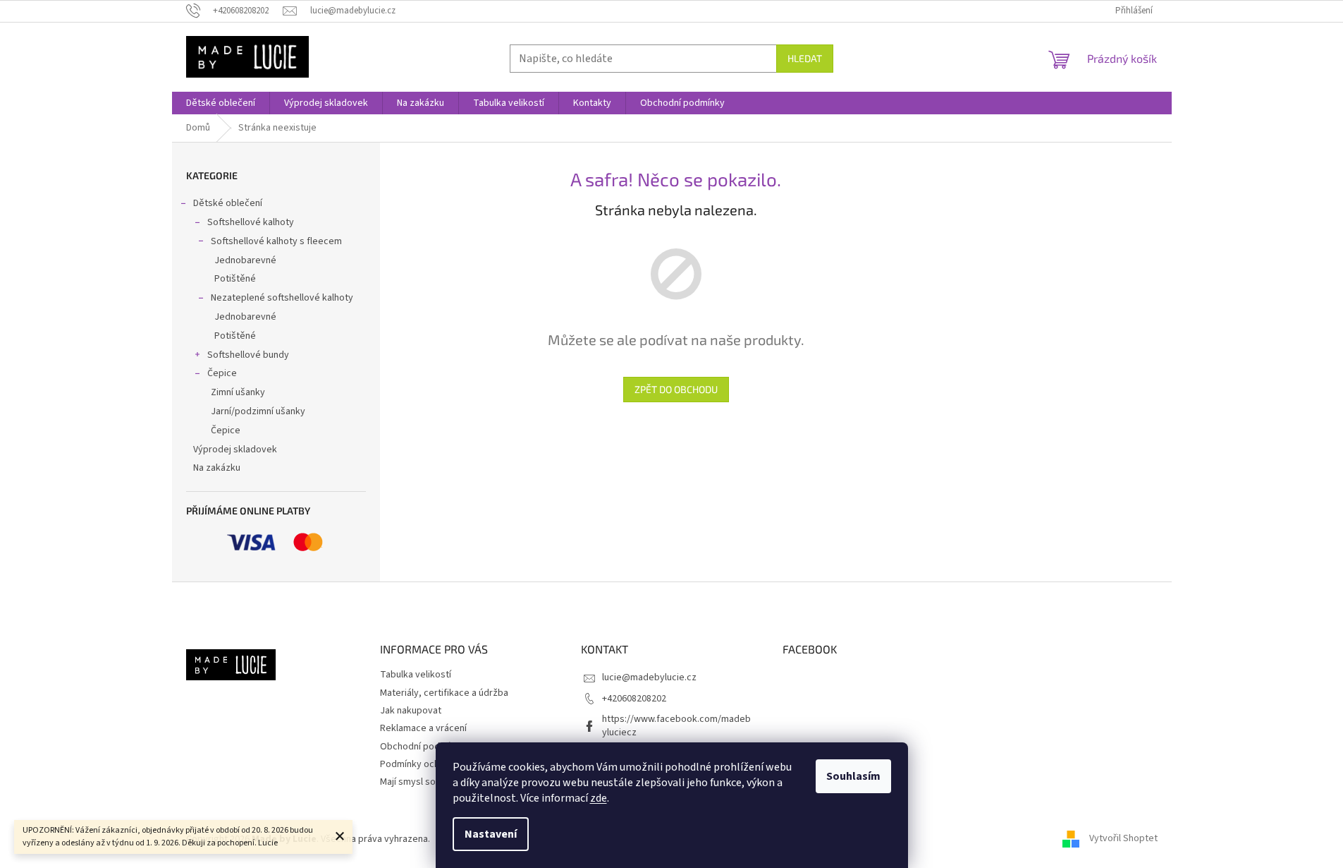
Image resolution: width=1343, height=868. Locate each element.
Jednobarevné (245, 260)
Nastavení (491, 834)
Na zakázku (216, 468)
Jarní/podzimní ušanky (258, 411)
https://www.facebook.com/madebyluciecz (676, 726)
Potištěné (235, 279)
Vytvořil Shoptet (1123, 839)
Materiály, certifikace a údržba (444, 693)
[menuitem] (220, 103)
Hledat (804, 58)
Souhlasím (853, 776)
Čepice (222, 373)
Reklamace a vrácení (423, 728)
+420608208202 (634, 699)
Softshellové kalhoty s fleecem (276, 241)
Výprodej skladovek (235, 449)
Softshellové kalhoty (250, 222)
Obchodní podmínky (422, 747)
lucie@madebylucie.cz (649, 677)
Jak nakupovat (410, 711)
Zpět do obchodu (676, 389)
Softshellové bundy (248, 355)
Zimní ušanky (238, 392)
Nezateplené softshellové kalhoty (282, 298)
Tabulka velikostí (415, 675)
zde (598, 798)
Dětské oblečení (227, 203)
